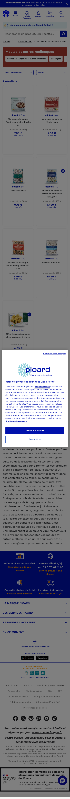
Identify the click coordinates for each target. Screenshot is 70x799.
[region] (35, 398)
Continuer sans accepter (54, 354)
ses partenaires (42, 386)
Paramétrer (35, 439)
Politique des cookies (16, 421)
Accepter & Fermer (35, 431)
